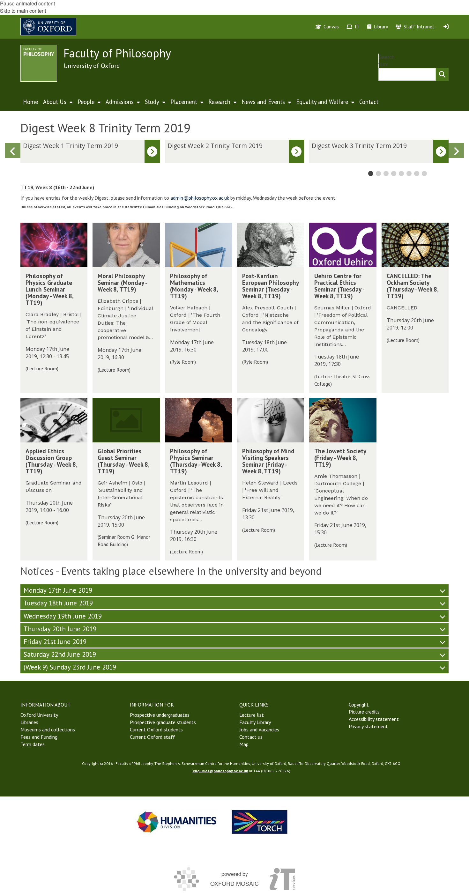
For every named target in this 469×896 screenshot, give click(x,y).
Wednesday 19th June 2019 (63, 616)
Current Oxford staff (152, 737)
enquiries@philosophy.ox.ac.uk (220, 770)
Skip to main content (23, 10)
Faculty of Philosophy (117, 53)
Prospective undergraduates (160, 715)
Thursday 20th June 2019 (60, 629)
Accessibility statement (374, 719)
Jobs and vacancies (259, 729)
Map (244, 744)
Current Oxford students (156, 729)
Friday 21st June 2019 (55, 641)
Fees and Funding (38, 737)
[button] (456, 150)
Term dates (32, 744)
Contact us (251, 737)
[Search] (442, 74)
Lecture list (251, 715)
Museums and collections (47, 729)
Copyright (359, 704)
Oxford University (39, 715)
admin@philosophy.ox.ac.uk (199, 198)
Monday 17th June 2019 (58, 590)
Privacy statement (368, 726)
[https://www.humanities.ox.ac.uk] (176, 821)
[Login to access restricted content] (446, 26)
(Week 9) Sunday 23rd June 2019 (70, 667)
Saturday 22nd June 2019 (60, 654)
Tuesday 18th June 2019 (58, 603)
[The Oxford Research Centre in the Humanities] (259, 821)
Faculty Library (255, 722)
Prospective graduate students (163, 722)
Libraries (29, 722)
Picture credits (364, 711)
